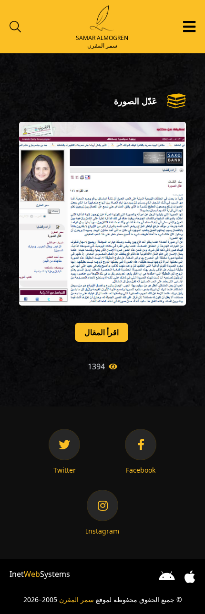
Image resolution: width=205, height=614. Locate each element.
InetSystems (40, 574)
